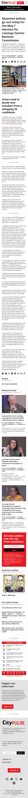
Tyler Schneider (9, 422)
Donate (20, 3)
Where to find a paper (13, 7)
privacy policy (12, 562)
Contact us (18, 561)
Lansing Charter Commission (12, 56)
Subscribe (20, 753)
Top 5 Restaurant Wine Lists (12, 608)
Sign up (14, 550)
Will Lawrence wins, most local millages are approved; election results (13, 630)
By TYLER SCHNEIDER (10, 56)
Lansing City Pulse (18, 790)
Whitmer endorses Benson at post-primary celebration (12, 623)
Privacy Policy (6, 793)
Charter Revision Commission (13, 124)
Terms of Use (14, 795)
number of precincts (10, 283)
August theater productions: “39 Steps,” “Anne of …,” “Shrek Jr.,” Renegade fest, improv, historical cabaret (13, 614)
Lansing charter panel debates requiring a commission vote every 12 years (12, 462)
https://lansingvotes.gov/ (9, 369)
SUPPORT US (14, 770)
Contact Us (20, 9)
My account (6, 762)
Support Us (8, 706)
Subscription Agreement (18, 793)
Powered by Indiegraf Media (14, 792)
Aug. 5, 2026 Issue (8, 595)
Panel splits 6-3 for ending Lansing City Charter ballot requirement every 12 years (13, 418)
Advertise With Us (9, 9)
